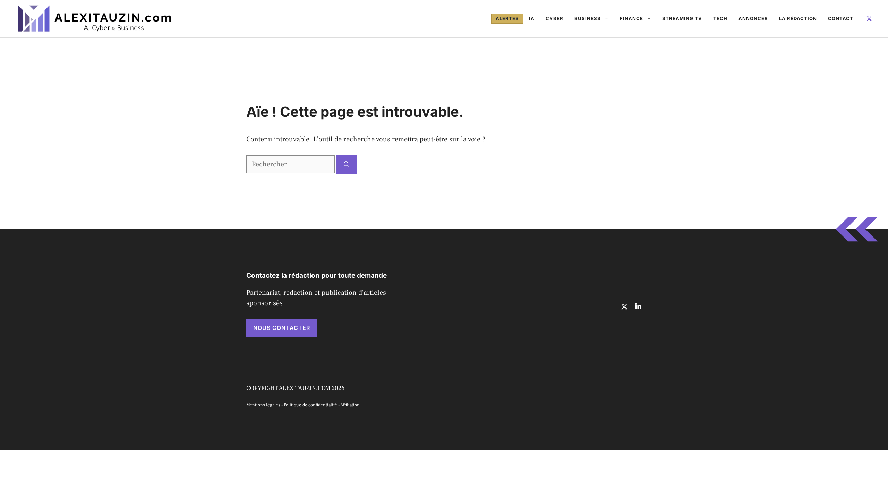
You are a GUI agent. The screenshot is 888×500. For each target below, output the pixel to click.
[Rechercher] (346, 164)
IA (532, 18)
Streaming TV (682, 18)
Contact (840, 18)
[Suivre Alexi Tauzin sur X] (869, 18)
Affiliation (350, 405)
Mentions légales (263, 405)
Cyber (554, 18)
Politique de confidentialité (310, 405)
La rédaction (798, 18)
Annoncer (753, 18)
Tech (720, 18)
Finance (631, 18)
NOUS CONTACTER (281, 327)
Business (587, 18)
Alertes (507, 18)
